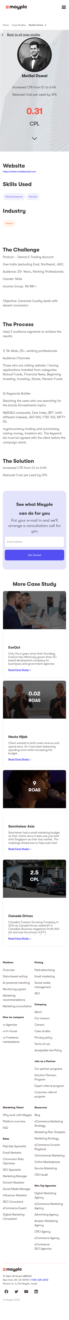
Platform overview (14, 1121)
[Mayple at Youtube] (26, 1291)
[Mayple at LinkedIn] (36, 1291)
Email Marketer (12, 1152)
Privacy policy (43, 1037)
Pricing (38, 962)
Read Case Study (18, 669)
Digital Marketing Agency (45, 1195)
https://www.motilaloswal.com (19, 171)
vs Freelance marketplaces (11, 1039)
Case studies (42, 1031)
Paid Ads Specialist (14, 1146)
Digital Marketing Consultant (13, 1216)
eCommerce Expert (15, 1208)
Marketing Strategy (46, 1138)
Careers (39, 1024)
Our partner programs (48, 1068)
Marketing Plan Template (49, 1132)
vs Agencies (10, 1024)
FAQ (5, 1127)
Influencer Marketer (15, 1195)
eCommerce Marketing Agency (48, 1206)
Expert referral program (49, 1086)
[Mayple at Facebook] (6, 1291)
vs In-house (10, 1031)
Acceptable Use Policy (48, 1050)
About (38, 1012)
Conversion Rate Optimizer (13, 1161)
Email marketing (44, 976)
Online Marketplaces (47, 1162)
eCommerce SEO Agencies (43, 1246)
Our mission (42, 1018)
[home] (16, 7)
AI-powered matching (16, 982)
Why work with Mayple (17, 1115)
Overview (9, 970)
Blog (37, 1115)
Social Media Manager (17, 1189)
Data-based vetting (15, 976)
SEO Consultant (13, 1201)
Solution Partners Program (45, 1077)
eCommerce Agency (46, 1238)
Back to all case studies (23, 34)
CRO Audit (41, 1174)
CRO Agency (42, 1231)
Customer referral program (45, 1094)
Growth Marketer (13, 1182)
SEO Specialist (12, 1169)
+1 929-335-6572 (38, 1279)
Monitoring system (14, 989)
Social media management (42, 985)
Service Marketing (45, 1168)
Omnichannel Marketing (49, 1155)
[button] (63, 7)
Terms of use (42, 1044)
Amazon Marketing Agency (46, 1223)
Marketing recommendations (14, 998)
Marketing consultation (17, 1006)
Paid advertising (44, 970)
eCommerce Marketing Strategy (48, 1123)
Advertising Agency (46, 1214)
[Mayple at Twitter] (16, 1291)
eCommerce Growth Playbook (47, 1147)
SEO (37, 993)
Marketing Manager (15, 1176)
